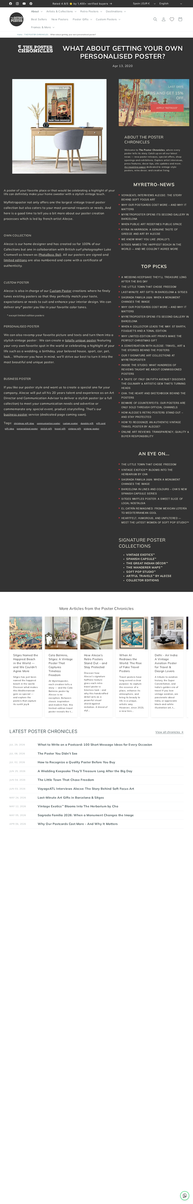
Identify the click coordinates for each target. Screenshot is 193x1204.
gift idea (9, 428)
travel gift (60, 428)
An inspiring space (135, 167)
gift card (100, 423)
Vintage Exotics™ (140, 555)
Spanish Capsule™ (141, 559)
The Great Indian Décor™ (147, 563)
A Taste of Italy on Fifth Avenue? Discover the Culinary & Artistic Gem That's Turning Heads (153, 383)
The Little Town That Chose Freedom (148, 286)
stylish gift (46, 428)
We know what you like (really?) (145, 239)
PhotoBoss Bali (50, 255)
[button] (36, 11)
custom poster (70, 423)
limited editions (15, 260)
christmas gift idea (24, 423)
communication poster (48, 423)
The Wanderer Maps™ (144, 567)
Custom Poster (61, 291)
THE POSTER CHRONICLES (36, 34)
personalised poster (27, 428)
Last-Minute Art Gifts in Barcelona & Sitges (154, 292)
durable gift (87, 423)
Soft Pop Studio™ (141, 572)
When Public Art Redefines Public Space (151, 224)
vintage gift (74, 428)
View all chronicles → (169, 732)
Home (19, 34)
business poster (16, 414)
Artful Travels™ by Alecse (148, 576)
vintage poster (91, 428)
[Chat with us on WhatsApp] (184, 1195)
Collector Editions (142, 580)
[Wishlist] (172, 19)
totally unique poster (80, 340)
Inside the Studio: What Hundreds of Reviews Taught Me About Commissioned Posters (151, 369)
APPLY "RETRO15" (167, 107)
